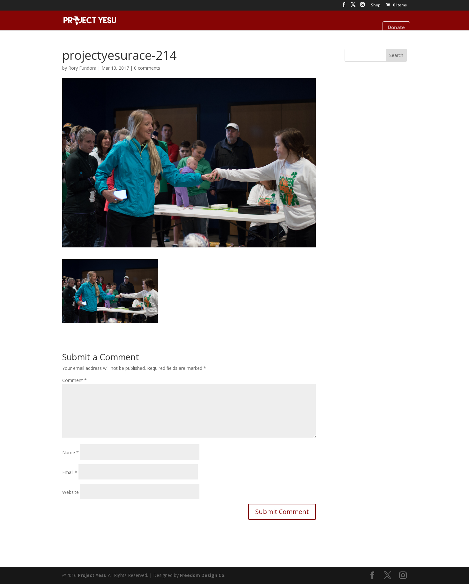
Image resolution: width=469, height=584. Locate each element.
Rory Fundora (82, 68)
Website (70, 492)
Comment (74, 380)
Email (69, 472)
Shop (375, 5)
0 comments (147, 68)
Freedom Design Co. (203, 575)
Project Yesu (92, 575)
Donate (396, 27)
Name (70, 452)
